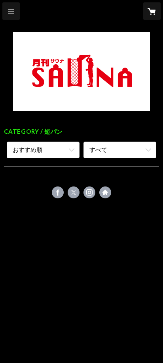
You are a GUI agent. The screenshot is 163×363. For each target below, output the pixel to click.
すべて (98, 149)
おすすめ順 (27, 149)
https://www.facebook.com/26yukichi (58, 192)
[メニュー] (11, 11)
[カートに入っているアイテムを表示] (152, 11)
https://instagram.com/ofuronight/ (89, 192)
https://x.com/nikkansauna (74, 192)
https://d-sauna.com (105, 192)
